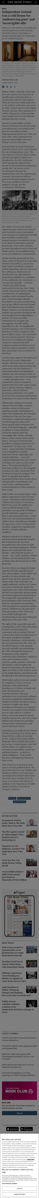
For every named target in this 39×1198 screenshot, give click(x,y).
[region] (19, 1165)
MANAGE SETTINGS (19, 1194)
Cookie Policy (30, 1159)
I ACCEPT (19, 1188)
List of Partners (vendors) (9, 1183)
